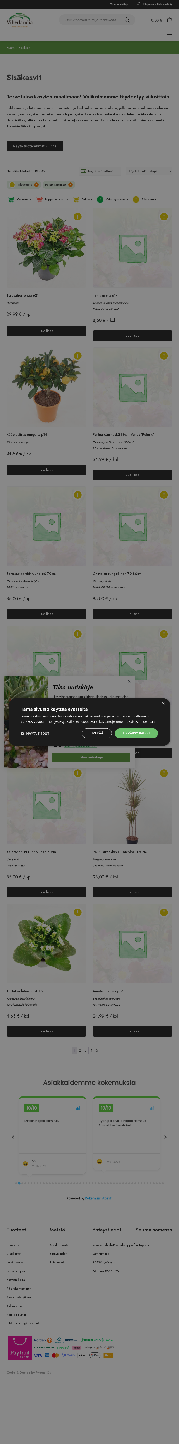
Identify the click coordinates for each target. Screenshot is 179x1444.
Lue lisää (148, 721)
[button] (35, 733)
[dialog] (89, 722)
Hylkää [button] (96, 733)
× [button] (163, 703)
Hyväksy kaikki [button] (136, 733)
